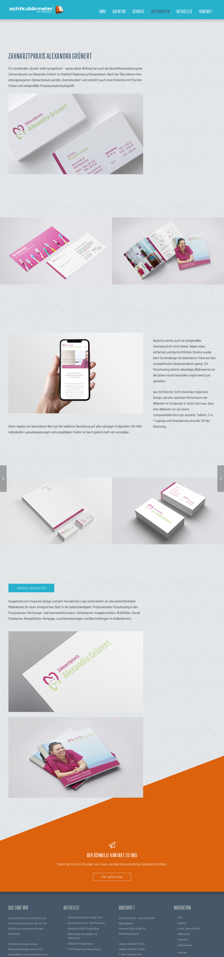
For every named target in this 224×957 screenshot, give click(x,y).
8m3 (180, 917)
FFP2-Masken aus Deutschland (84, 949)
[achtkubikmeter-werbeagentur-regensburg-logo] (36, 10)
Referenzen (184, 933)
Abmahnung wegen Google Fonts (85, 917)
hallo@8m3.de (134, 954)
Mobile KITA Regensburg (80, 943)
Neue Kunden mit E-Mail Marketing (86, 922)
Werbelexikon (185, 945)
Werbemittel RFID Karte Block (83, 928)
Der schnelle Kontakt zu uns (112, 855)
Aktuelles (183, 939)
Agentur (182, 922)
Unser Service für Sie (189, 928)
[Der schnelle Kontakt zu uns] (112, 845)
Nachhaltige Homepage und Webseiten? (82, 935)
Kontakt (182, 952)
